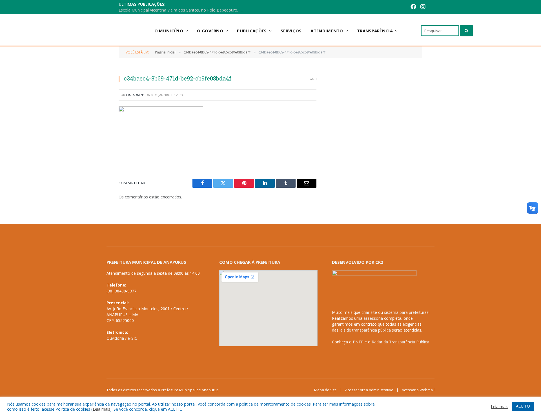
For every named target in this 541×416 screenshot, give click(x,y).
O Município (168, 30)
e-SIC (132, 338)
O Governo (210, 30)
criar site (369, 312)
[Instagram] (422, 7)
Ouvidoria (115, 338)
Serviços (291, 30)
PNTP (358, 342)
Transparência (375, 30)
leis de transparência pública (365, 330)
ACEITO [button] (523, 406)
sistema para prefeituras (406, 312)
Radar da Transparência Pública (400, 342)
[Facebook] (413, 7)
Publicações (252, 30)
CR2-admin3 (135, 95)
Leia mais (101, 408)
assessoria (373, 318)
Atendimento (327, 30)
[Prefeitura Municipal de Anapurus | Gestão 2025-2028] (101, 30)
